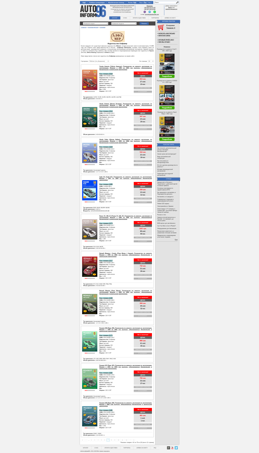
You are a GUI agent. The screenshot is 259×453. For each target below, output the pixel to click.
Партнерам (155, 18)
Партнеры (127, 448)
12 (126, 440)
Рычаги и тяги (161, 214)
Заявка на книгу (170, 18)
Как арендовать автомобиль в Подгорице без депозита (166, 193)
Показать (144, 23)
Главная (83, 27)
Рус (145, 2)
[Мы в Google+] (168, 447)
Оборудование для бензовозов (166, 228)
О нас (125, 18)
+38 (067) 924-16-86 (149, 9)
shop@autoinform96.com (152, 14)
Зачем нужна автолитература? (166, 154)
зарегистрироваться (171, 9)
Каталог (114, 18)
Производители (93, 27)
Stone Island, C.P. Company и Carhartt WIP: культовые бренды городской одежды (167, 210)
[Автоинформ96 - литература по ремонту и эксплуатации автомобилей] (93, 11)
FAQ (155, 448)
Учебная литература (97, 2)
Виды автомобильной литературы (163, 157)
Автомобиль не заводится (165, 196)
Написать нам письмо (166, 33)
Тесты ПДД (132, 2)
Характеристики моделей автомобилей (165, 174)
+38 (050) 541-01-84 (149, 7)
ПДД (83, 2)
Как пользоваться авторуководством (163, 161)
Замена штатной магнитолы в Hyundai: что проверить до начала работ (166, 219)
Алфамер (102, 27)
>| (133, 440)
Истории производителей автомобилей (165, 170)
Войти (170, 7)
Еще (176, 239)
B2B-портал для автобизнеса (166, 223)
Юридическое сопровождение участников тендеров (166, 236)
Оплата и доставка (139, 18)
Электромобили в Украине (165, 206)
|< (82, 440)
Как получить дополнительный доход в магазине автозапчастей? (166, 149)
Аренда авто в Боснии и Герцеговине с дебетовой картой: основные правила (167, 184)
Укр (149, 2)
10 (118, 440)
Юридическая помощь (116, 2)
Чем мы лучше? (164, 42)
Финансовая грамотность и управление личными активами (166, 231)
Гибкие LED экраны (163, 203)
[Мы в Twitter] (176, 447)
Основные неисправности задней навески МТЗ (165, 189)
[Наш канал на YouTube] (172, 447)
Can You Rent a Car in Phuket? (166, 226)
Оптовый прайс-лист (166, 40)
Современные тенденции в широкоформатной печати (165, 200)
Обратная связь (164, 35)
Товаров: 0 (170, 28)
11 (122, 440)
